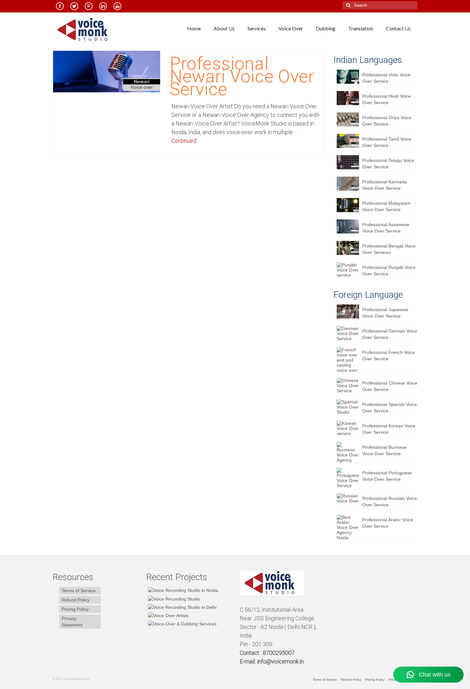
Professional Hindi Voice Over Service (386, 99)
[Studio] (167, 615)
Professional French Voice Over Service (388, 355)
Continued (183, 140)
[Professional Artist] (173, 598)
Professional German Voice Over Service (389, 334)
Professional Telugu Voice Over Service (388, 163)
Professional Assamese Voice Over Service (385, 227)
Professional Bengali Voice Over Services (389, 249)
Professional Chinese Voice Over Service (389, 386)
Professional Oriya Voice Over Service (386, 120)
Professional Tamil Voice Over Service (386, 142)
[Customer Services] (182, 590)
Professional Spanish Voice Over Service (389, 407)
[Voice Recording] (181, 607)
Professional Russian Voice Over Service (389, 501)
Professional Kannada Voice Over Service (384, 185)
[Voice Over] (181, 623)
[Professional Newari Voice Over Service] (106, 71)
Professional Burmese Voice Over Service (384, 450)
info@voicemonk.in (280, 661)
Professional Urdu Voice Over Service (386, 78)
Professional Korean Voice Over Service (388, 429)
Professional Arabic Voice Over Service (387, 523)
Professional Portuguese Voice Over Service (387, 476)
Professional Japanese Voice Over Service (385, 312)
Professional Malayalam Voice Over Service (386, 206)
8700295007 (279, 652)
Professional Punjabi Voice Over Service (389, 270)
